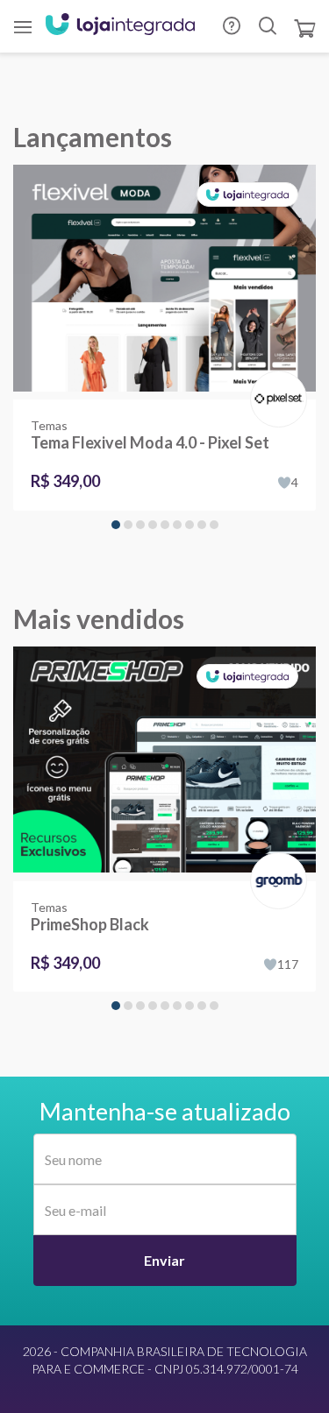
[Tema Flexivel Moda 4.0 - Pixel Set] (164, 282)
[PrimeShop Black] (164, 763)
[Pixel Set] (275, 380)
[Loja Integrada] (120, 26)
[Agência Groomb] (275, 862)
